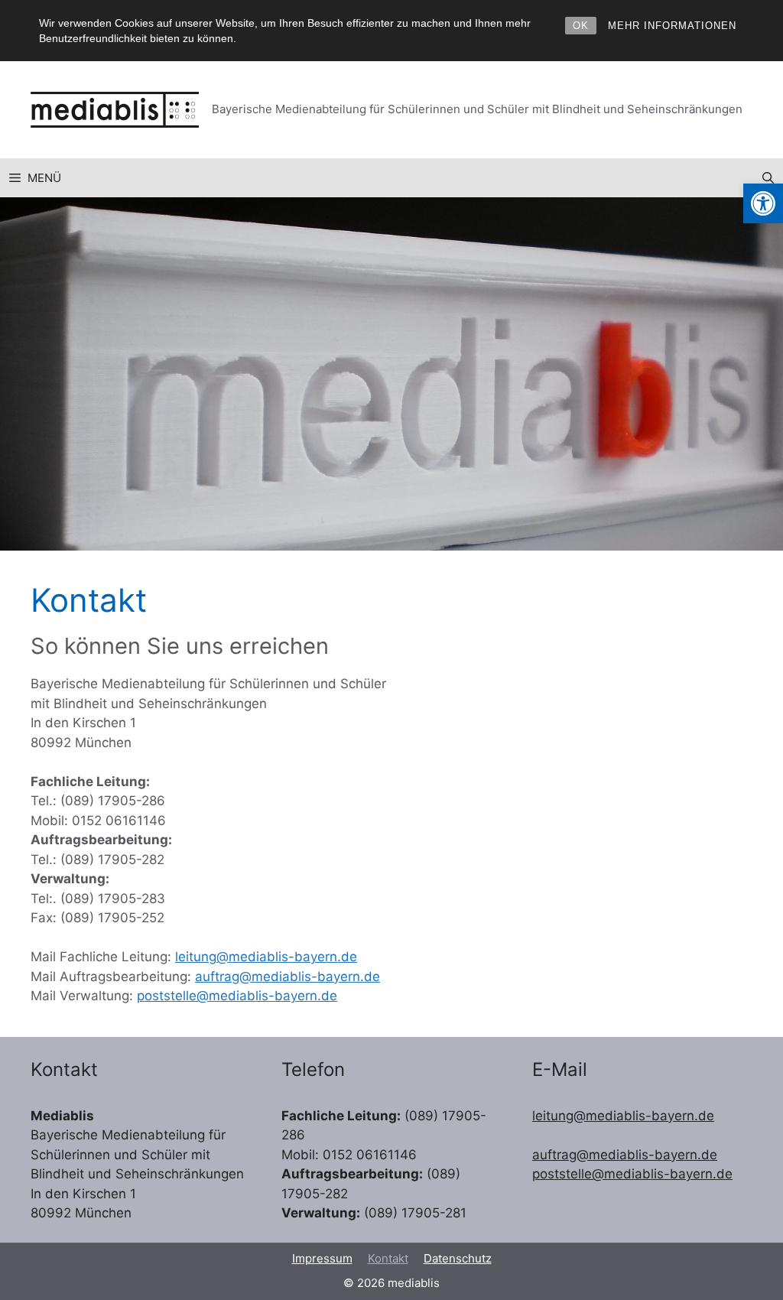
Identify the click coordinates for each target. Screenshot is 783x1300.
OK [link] (581, 25)
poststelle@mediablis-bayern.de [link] (237, 995)
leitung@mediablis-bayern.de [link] (266, 956)
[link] (763, 203)
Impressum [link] (322, 1258)
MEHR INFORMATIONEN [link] (672, 25)
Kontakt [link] (388, 1258)
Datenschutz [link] (458, 1258)
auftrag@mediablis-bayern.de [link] (287, 976)
